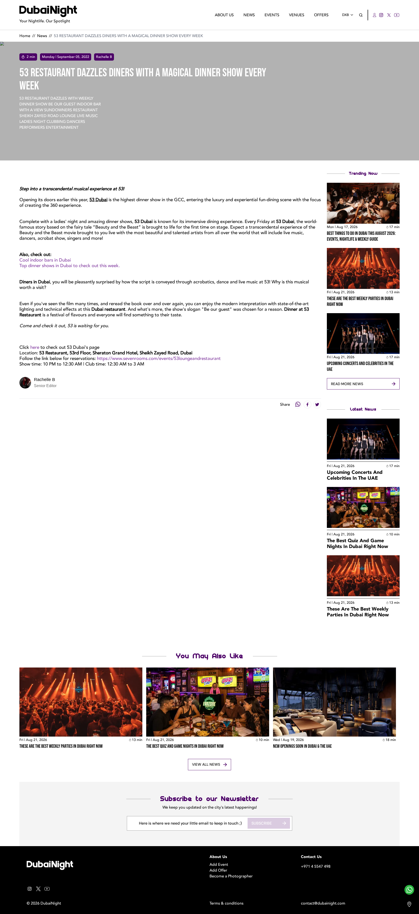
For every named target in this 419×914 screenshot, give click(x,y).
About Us (224, 15)
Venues (296, 15)
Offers (321, 15)
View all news (206, 764)
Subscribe (261, 823)
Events (272, 15)
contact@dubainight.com (323, 903)
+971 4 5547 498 (315, 866)
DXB (345, 15)
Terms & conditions (226, 903)
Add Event (219, 864)
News (249, 15)
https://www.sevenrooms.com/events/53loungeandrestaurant (159, 358)
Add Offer (218, 870)
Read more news (347, 383)
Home (24, 36)
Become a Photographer (231, 876)
